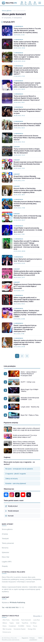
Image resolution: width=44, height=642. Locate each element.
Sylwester (5, 552)
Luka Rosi (36, 620)
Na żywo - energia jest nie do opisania (19, 469)
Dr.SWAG (21, 626)
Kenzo (29, 626)
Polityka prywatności (33, 639)
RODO (40, 638)
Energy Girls (32, 629)
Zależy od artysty (11, 478)
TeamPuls (25, 623)
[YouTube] (23, 494)
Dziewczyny (7, 632)
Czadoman (12, 626)
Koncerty (5, 548)
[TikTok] (17, 494)
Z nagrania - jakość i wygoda (15, 474)
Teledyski (5, 538)
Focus (35, 626)
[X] (28, 494)
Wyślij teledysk (13, 511)
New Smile (15, 620)
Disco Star (5, 557)
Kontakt (11, 516)
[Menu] (39, 2)
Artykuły (5, 534)
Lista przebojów (10, 366)
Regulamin (25, 638)
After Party (6, 620)
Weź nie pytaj (7, 629)
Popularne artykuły (11, 423)
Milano (5, 623)
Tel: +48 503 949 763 (13, 607)
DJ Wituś (33, 623)
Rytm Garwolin (26, 620)
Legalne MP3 (6, 562)
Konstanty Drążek (20, 629)
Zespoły (5, 566)
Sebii (17, 623)
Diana (4, 626)
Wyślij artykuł (12, 506)
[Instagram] (11, 494)
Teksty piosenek (8, 543)
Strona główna (6, 10)
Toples (11, 623)
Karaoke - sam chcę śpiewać (15, 483)
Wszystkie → (37, 616)
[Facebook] (6, 494)
